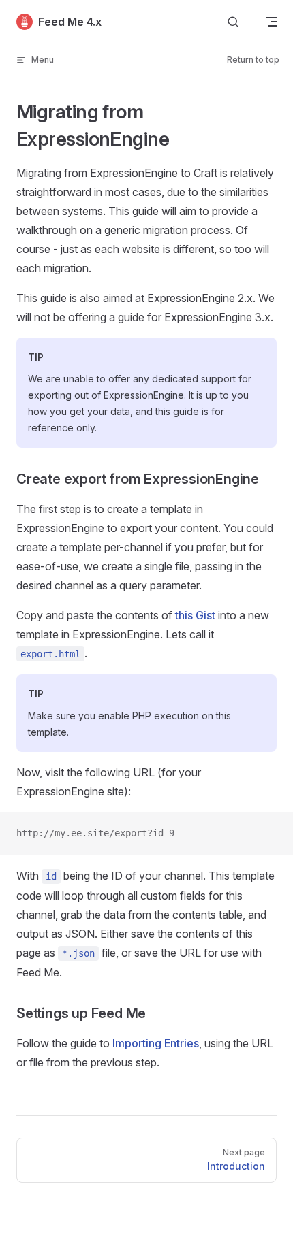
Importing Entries (155, 1043)
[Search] (233, 22)
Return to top (253, 59)
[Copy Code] (271, 833)
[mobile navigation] (271, 22)
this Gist (195, 615)
